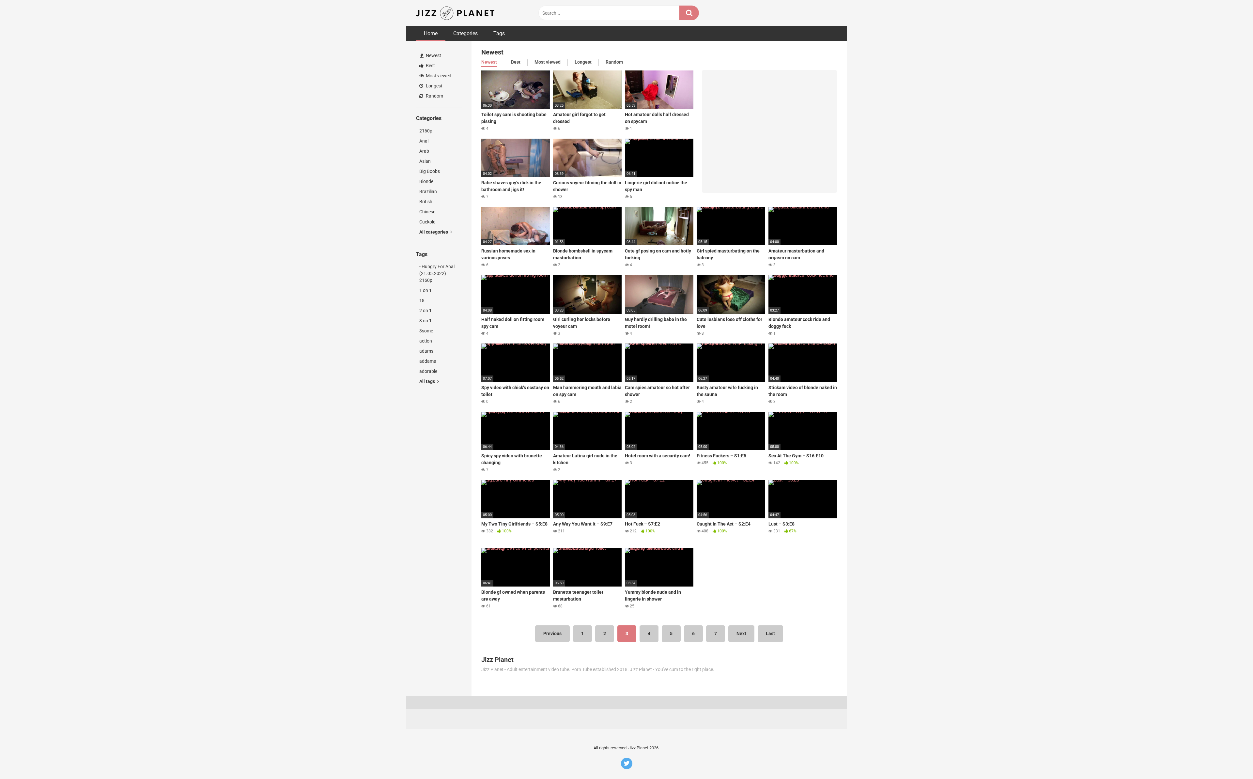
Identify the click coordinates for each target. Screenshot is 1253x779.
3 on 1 (425, 320)
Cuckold (427, 221)
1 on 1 (425, 290)
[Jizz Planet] (456, 13)
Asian (425, 161)
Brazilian (428, 191)
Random (434, 96)
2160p (425, 130)
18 (422, 300)
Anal (423, 141)
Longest (433, 85)
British (425, 201)
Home (431, 33)
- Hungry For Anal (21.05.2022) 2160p (437, 273)
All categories (434, 232)
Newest (433, 55)
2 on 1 (425, 310)
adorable (428, 371)
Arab (424, 151)
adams (426, 351)
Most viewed (438, 75)
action (425, 341)
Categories (465, 33)
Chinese (427, 211)
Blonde (426, 181)
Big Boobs (429, 171)
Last (770, 633)
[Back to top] (1231, 759)
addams (427, 361)
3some (426, 330)
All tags (427, 381)
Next (741, 633)
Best (430, 65)
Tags (499, 33)
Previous (552, 633)
